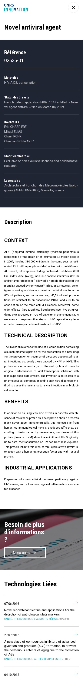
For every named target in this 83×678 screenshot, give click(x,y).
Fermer (73, 7)
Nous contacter (25, 552)
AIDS (13, 83)
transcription (27, 83)
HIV (6, 83)
